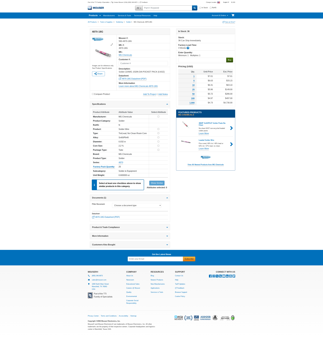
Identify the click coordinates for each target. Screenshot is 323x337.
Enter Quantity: (185, 52)
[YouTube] (223, 277)
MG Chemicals (125, 55)
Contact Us (179, 276)
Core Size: (98, 146)
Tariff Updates (180, 284)
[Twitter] (217, 277)
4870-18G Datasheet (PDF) (133, 79)
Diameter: (97, 142)
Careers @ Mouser (133, 288)
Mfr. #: (121, 45)
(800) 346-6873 (97, 276)
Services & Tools (124, 15)
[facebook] (210, 277)
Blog (152, 276)
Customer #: (124, 59)
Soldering (119, 22)
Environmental (131, 296)
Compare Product (102, 94)
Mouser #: (123, 38)
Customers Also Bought (103, 245)
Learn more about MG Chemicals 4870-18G (138, 86)
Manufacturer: (99, 117)
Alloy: (96, 137)
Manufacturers (109, 15)
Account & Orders (219, 15)
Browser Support (181, 292)
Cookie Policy (180, 296)
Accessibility (123, 316)
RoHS (214, 8)
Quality (128, 292)
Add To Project (149, 94)
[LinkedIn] (227, 277)
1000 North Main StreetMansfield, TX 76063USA (100, 286)
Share (100, 74)
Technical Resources (142, 15)
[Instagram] (213, 277)
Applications (155, 288)
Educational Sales (133, 284)
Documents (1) (99, 198)
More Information (100, 236)
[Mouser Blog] (233, 277)
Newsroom (130, 280)
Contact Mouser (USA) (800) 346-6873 (125, 2)
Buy (229, 60)
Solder (128, 22)
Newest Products (157, 280)
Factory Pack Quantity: (104, 167)
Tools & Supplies (106, 22)
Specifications (99, 104)
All (138, 8)
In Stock (205, 8)
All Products (92, 22)
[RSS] (220, 277)
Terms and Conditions (109, 316)
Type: (95, 133)
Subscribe (189, 259)
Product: (97, 129)
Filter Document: (98, 204)
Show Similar (157, 183)
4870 (121, 162)
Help (155, 15)
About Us (129, 276)
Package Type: (100, 150)
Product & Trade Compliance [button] (106, 227)
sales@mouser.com (99, 280)
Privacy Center (93, 316)
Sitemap (133, 316)
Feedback (144, 2)
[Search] (194, 7)
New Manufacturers (158, 284)
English (225, 2)
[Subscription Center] (230, 277)
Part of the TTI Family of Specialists (99, 2)
